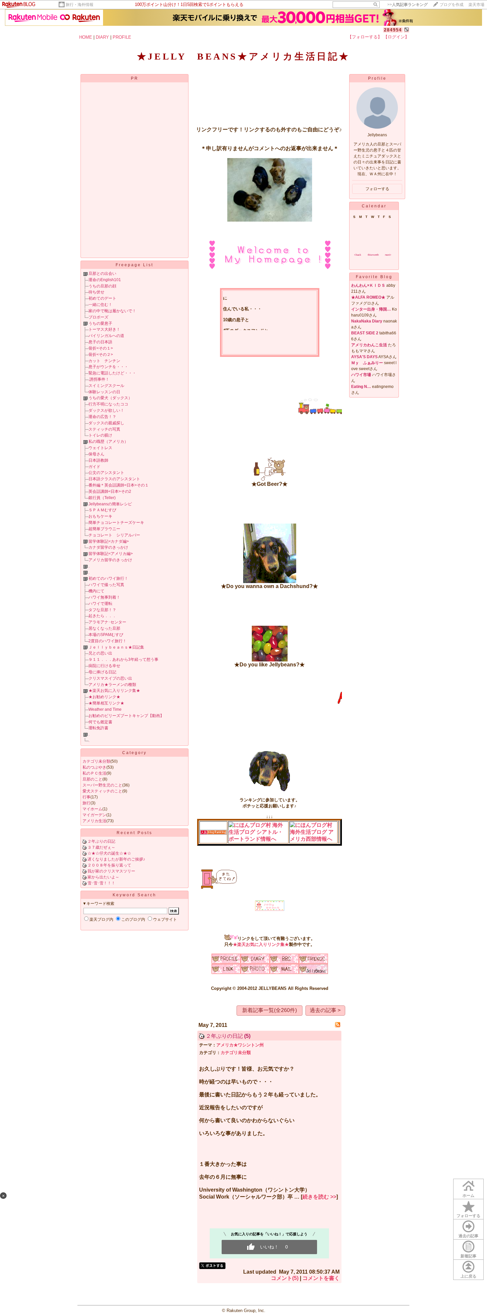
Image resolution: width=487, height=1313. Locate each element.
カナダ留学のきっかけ (108, 547)
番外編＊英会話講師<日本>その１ (118, 485)
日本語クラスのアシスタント (114, 479)
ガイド (94, 466)
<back (357, 254)
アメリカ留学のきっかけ (110, 560)
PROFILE (122, 37)
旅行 (86, 803)
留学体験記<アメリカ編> (110, 553)
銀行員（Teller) (102, 497)
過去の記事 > (325, 1010)
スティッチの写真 (104, 429)
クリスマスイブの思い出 (110, 678)
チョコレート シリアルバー (114, 535)
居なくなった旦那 (104, 628)
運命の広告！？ (102, 416)
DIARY (102, 37)
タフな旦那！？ (102, 610)
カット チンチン (104, 361)
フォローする (468, 1215)
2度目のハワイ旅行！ (107, 641)
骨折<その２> (100, 354)
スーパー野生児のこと (102, 785)
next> (388, 254)
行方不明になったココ (108, 404)
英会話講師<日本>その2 (109, 491)
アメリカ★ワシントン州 (240, 1044)
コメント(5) (284, 1278)
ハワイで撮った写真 (106, 584)
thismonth (373, 254)
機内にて (96, 591)
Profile (377, 78)
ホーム (468, 1195)
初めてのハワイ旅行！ (108, 578)
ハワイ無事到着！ (104, 597)
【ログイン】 (396, 36)
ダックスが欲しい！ (106, 410)
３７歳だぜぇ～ (101, 847)
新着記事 (468, 1256)
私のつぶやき (94, 767)
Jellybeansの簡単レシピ (110, 504)
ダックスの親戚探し (106, 423)
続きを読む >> (319, 1197)
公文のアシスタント (106, 472)
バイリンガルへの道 (106, 335)
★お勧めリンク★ (104, 697)
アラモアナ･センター (107, 622)
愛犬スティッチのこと (102, 791)
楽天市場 (476, 4)
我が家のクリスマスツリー (111, 871)
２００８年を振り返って (109, 865)
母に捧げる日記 (102, 672)
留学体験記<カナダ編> (108, 541)
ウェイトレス (100, 447)
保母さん (96, 454)
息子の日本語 (100, 342)
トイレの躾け (100, 435)
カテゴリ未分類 (96, 761)
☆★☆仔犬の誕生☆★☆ (109, 853)
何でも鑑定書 (100, 722)
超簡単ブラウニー (104, 529)
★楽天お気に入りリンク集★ (114, 690)
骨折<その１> (100, 348)
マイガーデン (94, 815)
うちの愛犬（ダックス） (110, 398)
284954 (393, 29)
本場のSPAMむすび (105, 634)
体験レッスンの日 (104, 392)
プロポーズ (98, 317)
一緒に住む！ (100, 304)
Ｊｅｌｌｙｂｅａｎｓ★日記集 (116, 647)
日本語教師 (98, 460)
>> (407, 4)
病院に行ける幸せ (104, 665)
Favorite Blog (374, 277)
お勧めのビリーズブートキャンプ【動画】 (126, 715)
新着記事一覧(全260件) (269, 1010)
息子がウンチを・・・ (108, 366)
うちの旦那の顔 (102, 286)
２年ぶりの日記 (101, 841)
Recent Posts (134, 832)
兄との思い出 (100, 653)
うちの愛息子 (100, 323)
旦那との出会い (102, 273)
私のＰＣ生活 (94, 773)
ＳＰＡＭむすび (102, 510)
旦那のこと (92, 779)
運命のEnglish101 (104, 279)
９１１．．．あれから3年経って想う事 (123, 659)
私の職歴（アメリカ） (108, 441)
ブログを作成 (451, 4)
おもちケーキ (100, 516)
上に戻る (468, 1276)
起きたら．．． (102, 616)
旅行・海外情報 (79, 4)
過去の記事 (468, 1236)
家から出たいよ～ (103, 877)
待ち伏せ (96, 292)
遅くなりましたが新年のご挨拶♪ (116, 859)
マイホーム (92, 809)
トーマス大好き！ (104, 329)
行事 (86, 797)
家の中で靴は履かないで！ (112, 311)
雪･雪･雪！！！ (101, 883)
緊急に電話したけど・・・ (112, 373)
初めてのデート (102, 298)
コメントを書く (321, 1278)
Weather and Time (105, 709)
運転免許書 (98, 728)
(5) (247, 1036)
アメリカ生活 (94, 821)
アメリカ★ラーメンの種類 (112, 684)
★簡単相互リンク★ (106, 703)
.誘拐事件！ (98, 379)
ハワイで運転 (100, 603)
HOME (85, 37)
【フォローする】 (365, 36)
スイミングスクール (106, 385)
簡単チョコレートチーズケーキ (116, 522)
